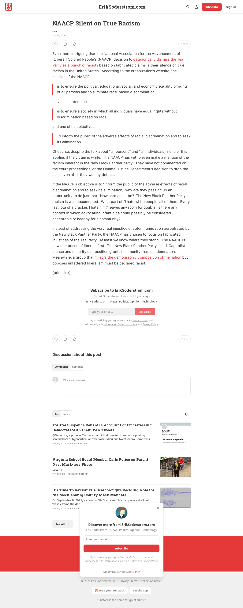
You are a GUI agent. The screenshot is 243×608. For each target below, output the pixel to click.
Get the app (140, 590)
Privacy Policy (150, 561)
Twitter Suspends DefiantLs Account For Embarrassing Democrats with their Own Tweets (102, 427)
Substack (102, 600)
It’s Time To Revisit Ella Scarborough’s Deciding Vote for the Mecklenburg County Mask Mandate (103, 492)
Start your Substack (112, 590)
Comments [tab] (61, 366)
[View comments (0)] (65, 44)
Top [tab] (57, 414)
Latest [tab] (67, 414)
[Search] (188, 7)
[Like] (56, 44)
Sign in (231, 7)
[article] (121, 436)
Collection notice (151, 581)
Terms (135, 581)
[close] (158, 508)
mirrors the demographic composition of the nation (138, 257)
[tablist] (68, 366)
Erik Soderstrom (78, 443)
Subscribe (212, 7)
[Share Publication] (196, 7)
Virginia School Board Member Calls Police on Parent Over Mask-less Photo (100, 462)
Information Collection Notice (120, 561)
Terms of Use (140, 557)
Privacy (124, 581)
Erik (54, 31)
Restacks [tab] (77, 366)
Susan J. (57, 469)
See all (60, 524)
